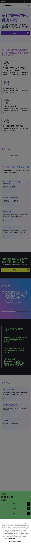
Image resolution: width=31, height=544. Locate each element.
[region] (15, 531)
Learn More (12, 538)
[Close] (29, 521)
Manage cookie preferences (15, 541)
